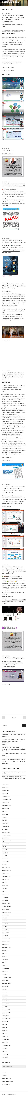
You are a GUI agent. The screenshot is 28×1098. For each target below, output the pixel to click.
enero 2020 (5, 1007)
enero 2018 (5, 1057)
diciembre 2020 (6, 974)
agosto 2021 (5, 950)
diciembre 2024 (6, 832)
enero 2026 (5, 793)
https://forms (12, 314)
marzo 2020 (5, 1001)
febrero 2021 (5, 968)
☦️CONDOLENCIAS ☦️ (9, 628)
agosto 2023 (5, 879)
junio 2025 (5, 814)
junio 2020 (5, 992)
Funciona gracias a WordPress (9, 1094)
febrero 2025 (5, 826)
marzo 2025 (5, 823)
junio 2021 (4, 956)
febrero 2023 (5, 897)
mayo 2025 (5, 817)
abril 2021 (4, 962)
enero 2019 (5, 1042)
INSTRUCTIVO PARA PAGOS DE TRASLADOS (13, 735)
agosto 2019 (5, 1021)
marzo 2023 (5, 894)
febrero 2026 (5, 790)
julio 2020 (4, 989)
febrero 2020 (5, 1004)
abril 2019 (4, 1033)
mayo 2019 (5, 1030)
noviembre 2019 (6, 1012)
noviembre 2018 (6, 1045)
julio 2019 (4, 1024)
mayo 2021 (5, 959)
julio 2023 (4, 882)
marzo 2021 (5, 965)
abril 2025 (4, 820)
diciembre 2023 (6, 867)
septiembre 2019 (6, 1018)
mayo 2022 (5, 924)
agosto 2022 (5, 915)
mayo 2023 (5, 888)
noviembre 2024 (6, 835)
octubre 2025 (5, 802)
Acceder (4, 1075)
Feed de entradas (6, 1078)
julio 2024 (4, 847)
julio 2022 (4, 918)
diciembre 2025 (6, 796)
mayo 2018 (5, 1048)
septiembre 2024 (6, 841)
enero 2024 (5, 864)
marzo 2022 (5, 930)
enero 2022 (5, 935)
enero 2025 (5, 829)
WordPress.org (6, 1084)
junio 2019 (4, 1027)
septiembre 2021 (6, 947)
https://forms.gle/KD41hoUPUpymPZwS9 (15, 599)
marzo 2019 (5, 1036)
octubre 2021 (5, 944)
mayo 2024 (5, 853)
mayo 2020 (5, 995)
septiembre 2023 (6, 876)
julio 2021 (4, 953)
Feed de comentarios (7, 1081)
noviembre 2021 (6, 941)
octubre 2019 (5, 1015)
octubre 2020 (5, 980)
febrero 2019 (5, 1039)
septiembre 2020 (6, 983)
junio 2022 (5, 921)
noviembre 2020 (6, 977)
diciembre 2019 (6, 1009)
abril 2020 (4, 998)
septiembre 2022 (6, 912)
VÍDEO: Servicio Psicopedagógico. (13, 658)
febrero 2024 (5, 861)
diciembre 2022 (6, 903)
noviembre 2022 (6, 906)
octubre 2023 (5, 873)
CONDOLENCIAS (7, 150)
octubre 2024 (5, 838)
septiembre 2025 (6, 805)
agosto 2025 (5, 808)
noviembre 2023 (6, 870)
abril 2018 (4, 1051)
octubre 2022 (5, 909)
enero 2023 (5, 900)
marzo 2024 (5, 858)
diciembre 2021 (6, 938)
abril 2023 (4, 891)
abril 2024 (4, 855)
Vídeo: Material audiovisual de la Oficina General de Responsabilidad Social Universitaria (14, 286)
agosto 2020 (5, 986)
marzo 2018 (5, 1054)
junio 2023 (5, 885)
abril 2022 (4, 927)
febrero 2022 (5, 932)
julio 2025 (4, 811)
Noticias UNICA (10, 2)
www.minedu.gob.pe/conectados (11, 251)
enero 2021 (5, 971)
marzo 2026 (5, 787)
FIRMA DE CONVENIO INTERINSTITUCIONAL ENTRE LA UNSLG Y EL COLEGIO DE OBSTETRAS (13, 741)
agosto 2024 (5, 844)
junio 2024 (5, 850)
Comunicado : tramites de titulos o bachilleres (13, 778)
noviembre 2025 (6, 799)
